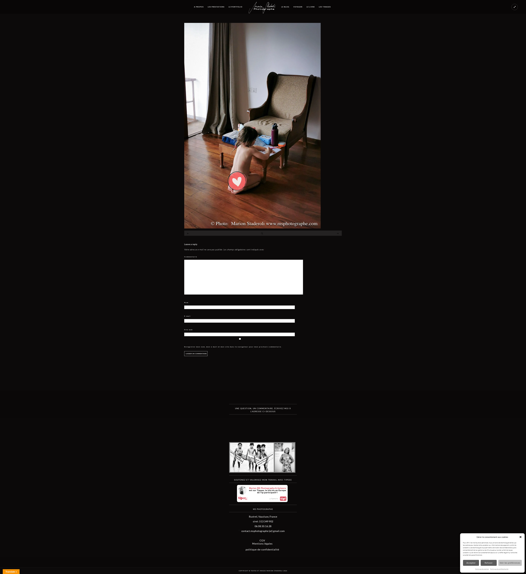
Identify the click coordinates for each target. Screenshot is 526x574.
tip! (283, 498)
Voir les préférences (510, 563)
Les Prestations (216, 7)
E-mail (188, 316)
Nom (187, 302)
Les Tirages (325, 7)
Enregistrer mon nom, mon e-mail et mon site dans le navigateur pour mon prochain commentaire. (233, 347)
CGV (262, 540)
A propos (199, 7)
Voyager (297, 7)
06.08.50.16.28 (263, 526)
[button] (520, 537)
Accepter (471, 563)
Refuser (489, 563)
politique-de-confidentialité (262, 549)
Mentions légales (262, 543)
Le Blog (285, 7)
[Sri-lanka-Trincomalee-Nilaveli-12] (252, 227)
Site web (188, 329)
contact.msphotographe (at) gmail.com (263, 530)
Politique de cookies (482, 569)
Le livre (311, 7)
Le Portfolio (235, 7)
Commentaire (191, 257)
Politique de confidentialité (499, 569)
